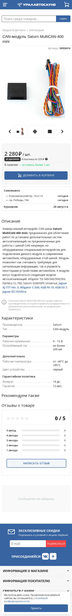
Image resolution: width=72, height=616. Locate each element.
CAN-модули (36, 30)
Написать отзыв (36, 463)
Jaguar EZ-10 (10, 291)
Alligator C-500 (29, 287)
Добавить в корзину (38, 175)
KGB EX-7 (61, 287)
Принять (36, 608)
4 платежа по (32, 159)
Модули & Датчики (13, 30)
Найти (63, 18)
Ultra (23, 291)
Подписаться (56, 543)
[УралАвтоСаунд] (36, 4)
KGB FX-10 (47, 287)
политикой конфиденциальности (26, 600)
